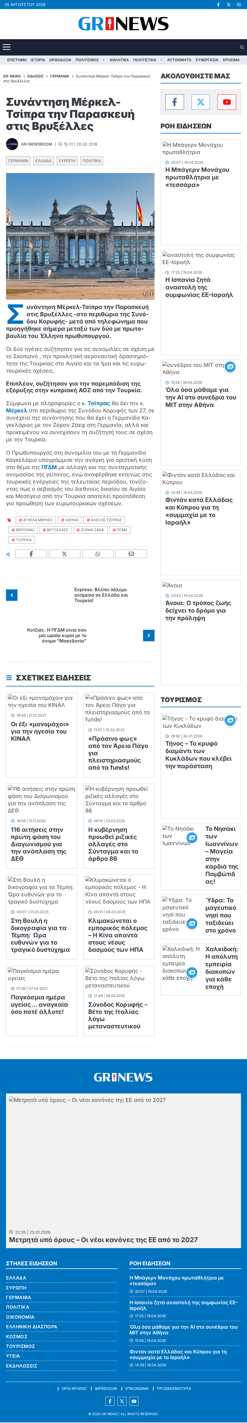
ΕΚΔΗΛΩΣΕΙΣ (21, 1366)
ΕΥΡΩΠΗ (67, 160)
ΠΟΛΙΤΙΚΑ (92, 160)
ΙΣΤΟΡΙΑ (38, 60)
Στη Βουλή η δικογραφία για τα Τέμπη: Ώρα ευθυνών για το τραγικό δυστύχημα (40, 935)
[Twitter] (201, 102)
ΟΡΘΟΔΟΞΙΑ (60, 60)
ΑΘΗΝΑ (71, 520)
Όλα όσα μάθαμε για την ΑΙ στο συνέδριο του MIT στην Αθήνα (200, 397)
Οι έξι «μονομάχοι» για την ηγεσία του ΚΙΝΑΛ (40, 731)
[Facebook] (174, 102)
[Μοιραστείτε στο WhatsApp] (98, 554)
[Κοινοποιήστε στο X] (65, 554)
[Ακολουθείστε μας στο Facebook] (109, 1401)
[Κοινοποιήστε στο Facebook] (31, 554)
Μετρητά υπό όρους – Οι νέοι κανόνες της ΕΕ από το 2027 (103, 1240)
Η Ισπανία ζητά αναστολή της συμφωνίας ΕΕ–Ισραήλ (199, 287)
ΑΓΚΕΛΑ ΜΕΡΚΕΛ (38, 520)
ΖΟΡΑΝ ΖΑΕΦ (92, 530)
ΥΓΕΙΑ (13, 1356)
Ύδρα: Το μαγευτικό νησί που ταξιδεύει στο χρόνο (220, 915)
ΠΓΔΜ (49, 467)
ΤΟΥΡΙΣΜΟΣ (181, 700)
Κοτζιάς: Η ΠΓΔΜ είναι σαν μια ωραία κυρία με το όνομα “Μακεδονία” (56, 635)
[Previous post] (11, 595)
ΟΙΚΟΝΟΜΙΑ (20, 1317)
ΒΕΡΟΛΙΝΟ (25, 530)
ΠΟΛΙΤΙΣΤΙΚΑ (144, 60)
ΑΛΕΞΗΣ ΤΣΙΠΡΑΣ (106, 520)
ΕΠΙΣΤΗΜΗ (17, 60)
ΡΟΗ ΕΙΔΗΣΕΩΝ (186, 126)
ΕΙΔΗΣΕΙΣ (35, 76)
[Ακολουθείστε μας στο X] (122, 1401)
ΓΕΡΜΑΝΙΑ (18, 160)
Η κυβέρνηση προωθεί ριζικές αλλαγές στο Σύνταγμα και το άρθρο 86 (113, 844)
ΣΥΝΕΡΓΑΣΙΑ (206, 60)
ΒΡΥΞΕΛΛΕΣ (57, 530)
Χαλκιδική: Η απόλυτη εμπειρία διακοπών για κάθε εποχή (221, 967)
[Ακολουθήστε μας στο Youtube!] (238, 4)
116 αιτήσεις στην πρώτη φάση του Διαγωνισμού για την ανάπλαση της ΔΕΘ (39, 844)
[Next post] (148, 635)
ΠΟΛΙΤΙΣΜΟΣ (87, 60)
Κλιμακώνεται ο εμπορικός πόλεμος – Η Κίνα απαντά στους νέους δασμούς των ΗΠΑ (118, 935)
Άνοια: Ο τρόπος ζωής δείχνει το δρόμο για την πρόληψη (198, 610)
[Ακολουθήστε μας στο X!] (228, 4)
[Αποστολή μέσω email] (131, 554)
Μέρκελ (16, 410)
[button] (242, 47)
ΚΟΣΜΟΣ (16, 1336)
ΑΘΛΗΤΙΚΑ (119, 60)
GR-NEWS (109, 1414)
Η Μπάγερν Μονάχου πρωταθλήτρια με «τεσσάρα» (197, 177)
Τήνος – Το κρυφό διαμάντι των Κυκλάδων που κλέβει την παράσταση (198, 755)
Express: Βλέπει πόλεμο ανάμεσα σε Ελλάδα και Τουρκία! (101, 595)
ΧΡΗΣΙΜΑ (231, 60)
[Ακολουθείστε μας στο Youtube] (134, 1401)
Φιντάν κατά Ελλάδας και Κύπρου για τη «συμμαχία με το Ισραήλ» (199, 511)
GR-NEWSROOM (36, 144)
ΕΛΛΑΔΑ (44, 160)
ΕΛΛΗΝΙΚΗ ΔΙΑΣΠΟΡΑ (32, 1327)
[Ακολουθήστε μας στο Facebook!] (218, 4)
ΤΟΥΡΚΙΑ (24, 540)
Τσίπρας (99, 403)
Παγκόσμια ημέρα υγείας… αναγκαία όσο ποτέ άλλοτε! (39, 1004)
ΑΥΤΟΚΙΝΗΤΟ (179, 60)
